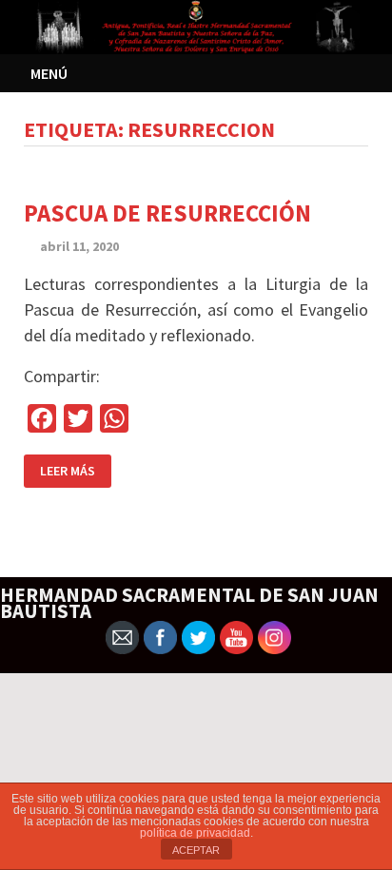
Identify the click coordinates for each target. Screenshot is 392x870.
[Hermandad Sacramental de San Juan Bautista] (196, 25)
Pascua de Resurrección (167, 213)
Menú (49, 73)
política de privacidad (195, 833)
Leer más (67, 470)
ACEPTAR (196, 850)
